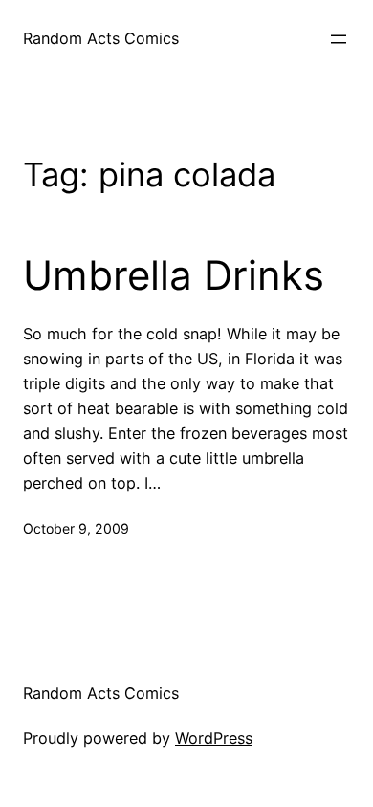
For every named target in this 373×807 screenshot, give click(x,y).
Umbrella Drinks (173, 275)
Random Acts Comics (101, 38)
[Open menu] (338, 39)
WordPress (213, 738)
